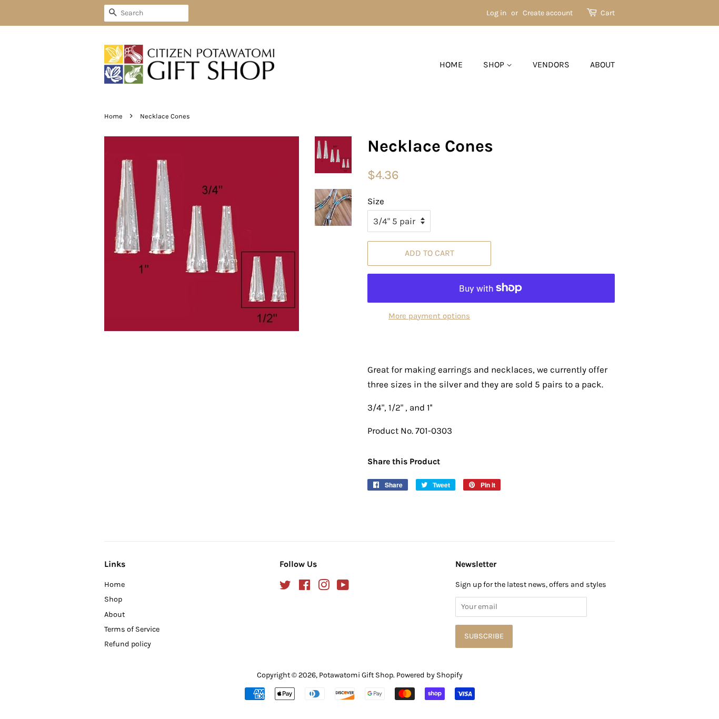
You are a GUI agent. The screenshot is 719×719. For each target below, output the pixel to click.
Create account (548, 12)
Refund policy (127, 644)
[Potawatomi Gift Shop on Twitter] (285, 587)
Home (451, 64)
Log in (496, 12)
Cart (608, 12)
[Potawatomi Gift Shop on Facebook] (304, 587)
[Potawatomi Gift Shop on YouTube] (343, 587)
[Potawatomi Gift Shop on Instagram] (323, 587)
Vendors (551, 64)
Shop (494, 64)
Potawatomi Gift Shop (356, 675)
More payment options (429, 316)
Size (375, 201)
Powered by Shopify (429, 675)
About (602, 64)
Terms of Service (131, 629)
